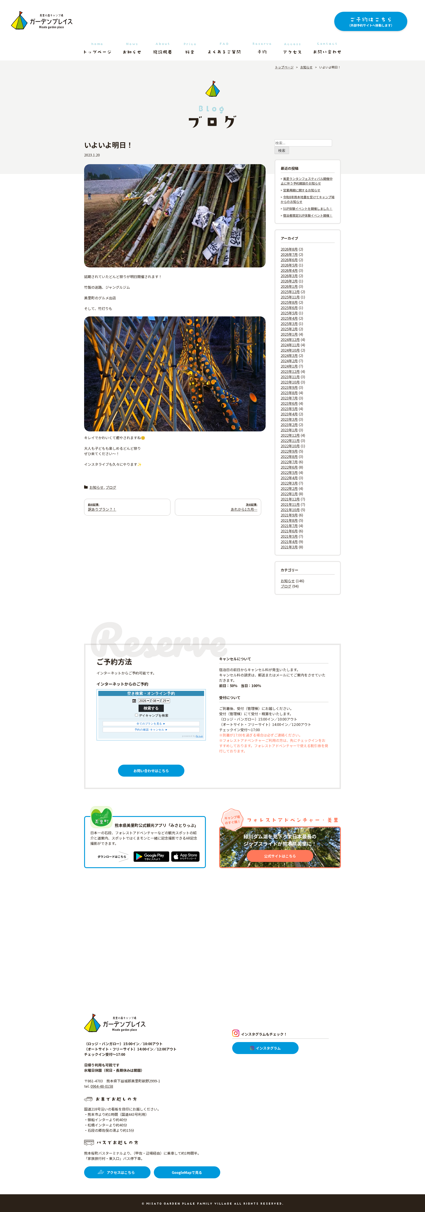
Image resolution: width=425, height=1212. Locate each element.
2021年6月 (289, 531)
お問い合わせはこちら (151, 770)
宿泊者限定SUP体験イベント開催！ (307, 215)
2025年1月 (289, 334)
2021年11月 (290, 504)
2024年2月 (289, 360)
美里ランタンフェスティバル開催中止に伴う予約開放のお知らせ (306, 180)
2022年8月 (289, 456)
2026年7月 (289, 254)
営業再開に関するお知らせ (301, 190)
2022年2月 (289, 488)
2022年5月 (289, 472)
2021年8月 (289, 520)
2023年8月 (289, 392)
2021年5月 (289, 536)
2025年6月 (289, 307)
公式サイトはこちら (280, 856)
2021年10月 (290, 509)
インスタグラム (268, 1048)
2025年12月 (290, 291)
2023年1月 (289, 430)
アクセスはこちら (121, 1172)
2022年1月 (289, 493)
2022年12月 (290, 435)
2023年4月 (289, 414)
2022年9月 (289, 451)
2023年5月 (289, 408)
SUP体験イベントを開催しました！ (307, 208)
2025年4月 (289, 318)
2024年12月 (290, 339)
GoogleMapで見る (187, 1172)
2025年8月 (289, 302)
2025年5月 (289, 313)
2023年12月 (290, 371)
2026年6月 (289, 259)
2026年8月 (289, 249)
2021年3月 (289, 546)
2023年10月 (290, 382)
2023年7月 (289, 398)
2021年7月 (289, 525)
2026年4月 (289, 270)
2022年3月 (289, 483)
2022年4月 (289, 477)
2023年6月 (289, 403)
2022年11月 (290, 440)
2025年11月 (290, 297)
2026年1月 (289, 286)
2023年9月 (289, 387)
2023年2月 (289, 424)
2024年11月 (290, 344)
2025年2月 (289, 328)
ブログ (111, 487)
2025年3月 (289, 323)
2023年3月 (289, 419)
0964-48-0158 (102, 1086)
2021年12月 (290, 499)
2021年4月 (289, 541)
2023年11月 (290, 376)
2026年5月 (289, 265)
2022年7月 (289, 461)
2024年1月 (289, 366)
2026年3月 (289, 275)
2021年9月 (289, 515)
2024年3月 (289, 355)
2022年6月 (289, 467)
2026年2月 (289, 281)
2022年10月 (290, 445)
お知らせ (96, 487)
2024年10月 (290, 350)
